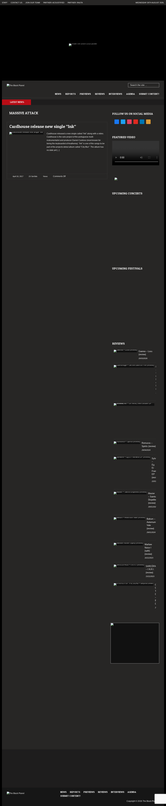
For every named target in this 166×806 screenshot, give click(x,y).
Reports (70, 93)
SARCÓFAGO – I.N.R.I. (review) (152, 569)
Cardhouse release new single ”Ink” (42, 126)
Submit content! (149, 93)
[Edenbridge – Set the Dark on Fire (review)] (134, 366)
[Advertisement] (76, 161)
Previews (85, 93)
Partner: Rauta (75, 3)
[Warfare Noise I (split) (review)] (128, 544)
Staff (4, 3)
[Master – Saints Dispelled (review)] (130, 493)
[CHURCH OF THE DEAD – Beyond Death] (133, 584)
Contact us (16, 3)
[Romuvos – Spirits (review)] (127, 442)
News (58, 93)
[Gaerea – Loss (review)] (125, 351)
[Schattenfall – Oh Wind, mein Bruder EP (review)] (134, 404)
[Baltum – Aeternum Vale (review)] (129, 518)
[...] (57, 150)
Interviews (115, 93)
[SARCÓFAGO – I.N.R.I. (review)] (129, 566)
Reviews (100, 93)
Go (157, 85)
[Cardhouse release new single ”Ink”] (99, 125)
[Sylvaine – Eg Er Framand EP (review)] (132, 458)
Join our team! (32, 3)
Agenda (130, 93)
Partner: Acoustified (53, 3)
